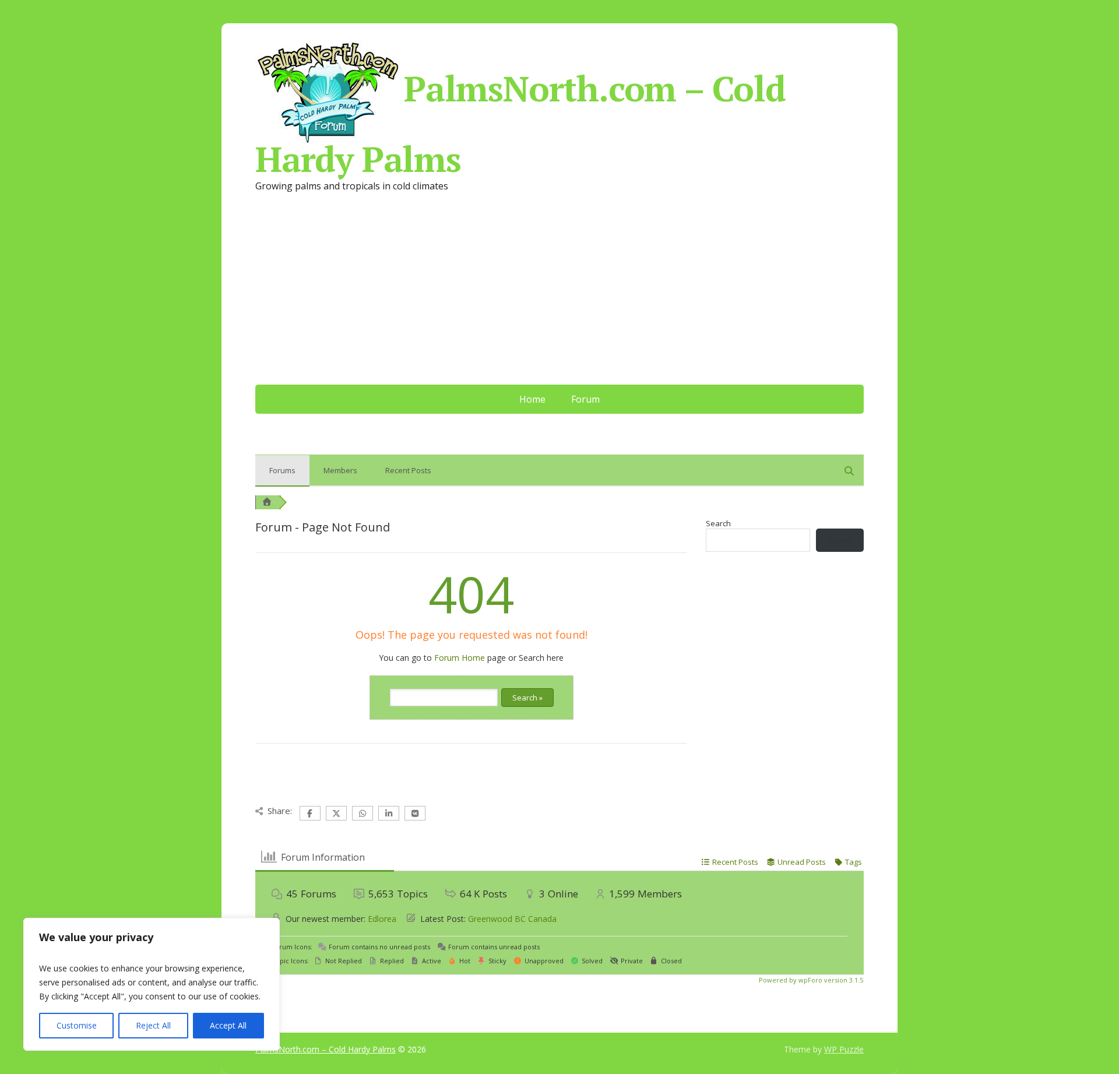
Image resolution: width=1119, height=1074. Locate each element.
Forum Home (459, 657)
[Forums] (267, 502)
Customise (77, 1025)
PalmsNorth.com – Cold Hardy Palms (520, 119)
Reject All (153, 1025)
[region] (151, 984)
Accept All (228, 1025)
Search (718, 523)
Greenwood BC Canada (512, 918)
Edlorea (382, 918)
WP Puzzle (844, 1049)
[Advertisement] (559, 297)
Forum (585, 399)
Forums (282, 470)
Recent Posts (408, 470)
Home (532, 399)
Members (340, 470)
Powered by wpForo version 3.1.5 (810, 980)
